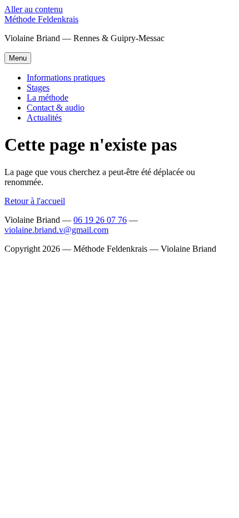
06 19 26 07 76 (100, 220)
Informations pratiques (66, 77)
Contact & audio (55, 107)
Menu (18, 58)
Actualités (44, 117)
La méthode (47, 97)
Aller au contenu (33, 9)
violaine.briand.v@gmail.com (56, 230)
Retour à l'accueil (34, 201)
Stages (38, 87)
